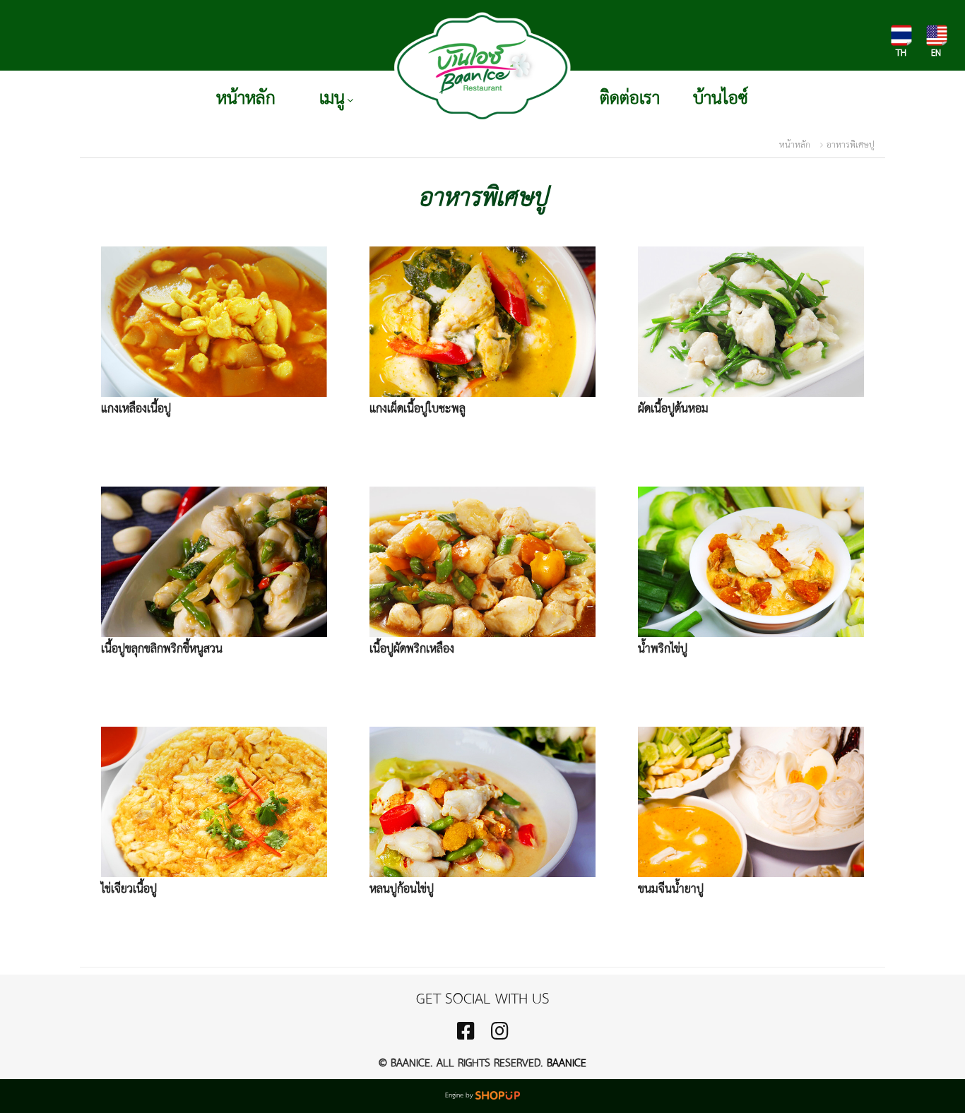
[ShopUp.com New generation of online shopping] (497, 1095)
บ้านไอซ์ (720, 99)
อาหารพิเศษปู (851, 145)
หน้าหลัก (246, 99)
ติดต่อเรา (630, 99)
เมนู (332, 99)
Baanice (566, 1063)
